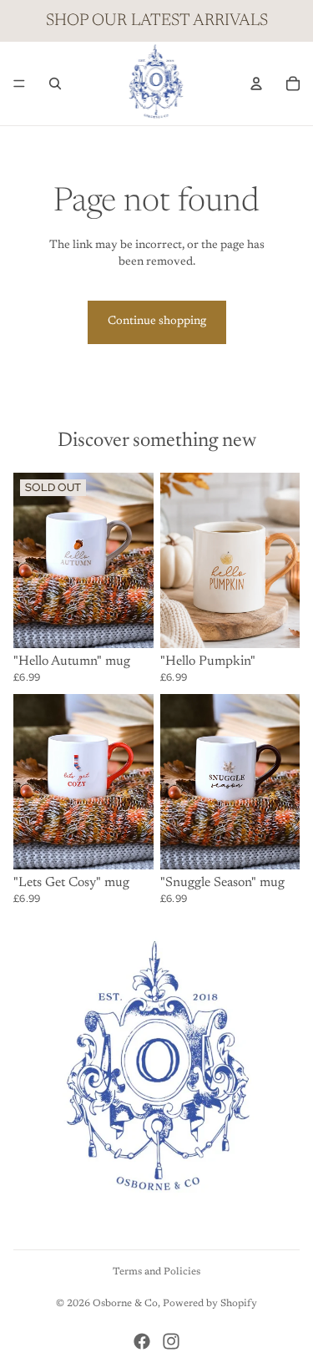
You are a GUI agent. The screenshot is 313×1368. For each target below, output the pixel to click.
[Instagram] (171, 1341)
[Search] (55, 83)
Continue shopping (157, 321)
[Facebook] (142, 1341)
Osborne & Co (125, 1304)
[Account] (256, 83)
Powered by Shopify (210, 1304)
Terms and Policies (156, 1272)
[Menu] (19, 83)
